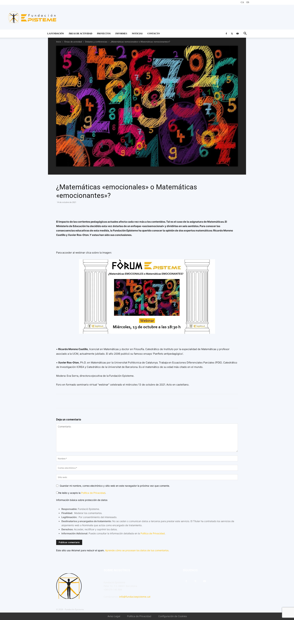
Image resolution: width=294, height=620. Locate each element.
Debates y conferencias (96, 41)
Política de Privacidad (93, 492)
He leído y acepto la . (82, 492)
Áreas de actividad (73, 41)
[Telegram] (83, 209)
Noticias (137, 33)
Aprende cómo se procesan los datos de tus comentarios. (137, 550)
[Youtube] (237, 34)
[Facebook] (226, 34)
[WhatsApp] (67, 209)
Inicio (58, 41)
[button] (245, 33)
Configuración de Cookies (172, 616)
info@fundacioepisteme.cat (134, 596)
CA (242, 2)
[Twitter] (231, 34)
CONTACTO (153, 33)
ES (248, 2)
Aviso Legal (114, 616)
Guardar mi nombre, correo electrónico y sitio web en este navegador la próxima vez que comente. (115, 485)
